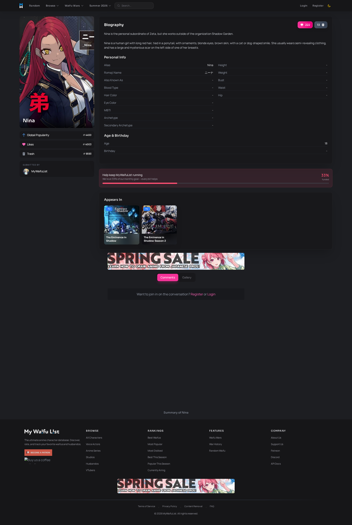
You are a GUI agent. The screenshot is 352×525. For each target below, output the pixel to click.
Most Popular (155, 444)
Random (34, 5)
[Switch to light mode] (329, 6)
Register (317, 5)
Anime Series (93, 450)
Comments (168, 277)
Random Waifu (217, 450)
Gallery (186, 277)
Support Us (277, 444)
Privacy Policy (169, 506)
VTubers (90, 470)
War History (215, 444)
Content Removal (193, 506)
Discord (275, 457)
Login (304, 5)
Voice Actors (93, 444)
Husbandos (92, 463)
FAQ (212, 506)
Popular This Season (159, 463)
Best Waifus (154, 437)
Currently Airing (156, 470)
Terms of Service (146, 506)
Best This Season (157, 457)
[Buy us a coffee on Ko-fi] (38, 460)
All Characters (94, 437)
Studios (90, 457)
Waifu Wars (215, 437)
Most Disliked (155, 450)
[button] (52, 6)
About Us (276, 437)
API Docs (276, 463)
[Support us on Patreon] (38, 452)
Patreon (275, 450)
